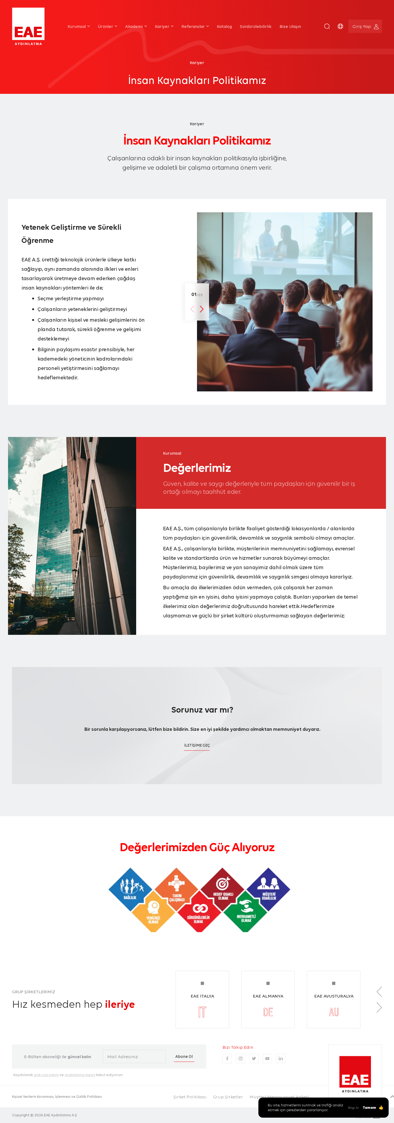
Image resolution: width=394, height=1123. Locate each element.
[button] (327, 26)
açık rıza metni (46, 1074)
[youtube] (267, 1058)
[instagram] (240, 1058)
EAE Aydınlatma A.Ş (60, 1115)
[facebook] (227, 1058)
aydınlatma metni (80, 1074)
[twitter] (254, 1058)
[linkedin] (280, 1058)
